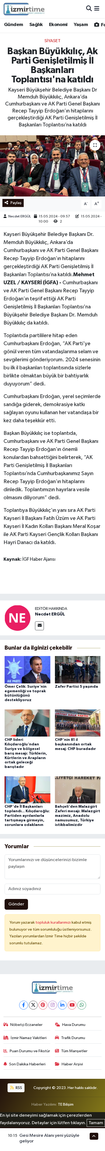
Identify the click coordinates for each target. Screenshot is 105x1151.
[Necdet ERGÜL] (17, 617)
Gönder (16, 904)
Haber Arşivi (72, 1064)
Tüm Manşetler (74, 1051)
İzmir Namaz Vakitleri (29, 1038)
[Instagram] (52, 1005)
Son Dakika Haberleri (27, 1064)
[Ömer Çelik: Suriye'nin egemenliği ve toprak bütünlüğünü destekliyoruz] (27, 669)
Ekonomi (58, 24)
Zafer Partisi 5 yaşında (76, 687)
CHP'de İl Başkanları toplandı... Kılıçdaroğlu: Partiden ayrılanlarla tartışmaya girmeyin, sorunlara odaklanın (27, 815)
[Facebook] (23, 1005)
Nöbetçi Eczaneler (26, 1025)
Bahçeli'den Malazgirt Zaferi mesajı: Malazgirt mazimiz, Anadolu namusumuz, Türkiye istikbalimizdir (77, 815)
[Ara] (89, 9)
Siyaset (52, 41)
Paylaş (16, 203)
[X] (33, 1005)
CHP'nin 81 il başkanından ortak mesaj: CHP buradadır (75, 744)
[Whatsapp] (81, 1005)
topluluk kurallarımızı (54, 922)
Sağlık (36, 24)
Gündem (13, 24)
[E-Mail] (39, 625)
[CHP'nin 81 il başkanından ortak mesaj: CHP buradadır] (78, 722)
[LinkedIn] (62, 1005)
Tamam (96, 1123)
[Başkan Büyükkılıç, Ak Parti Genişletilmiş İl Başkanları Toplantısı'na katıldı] (52, 166)
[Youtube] (72, 1005)
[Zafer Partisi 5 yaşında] (78, 669)
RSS (18, 1088)
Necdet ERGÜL (19, 216)
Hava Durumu (73, 1025)
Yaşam (81, 24)
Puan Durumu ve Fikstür (30, 1051)
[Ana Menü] (96, 9)
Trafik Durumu (73, 1038)
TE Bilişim (66, 1104)
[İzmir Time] (24, 9)
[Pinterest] (42, 1005)
